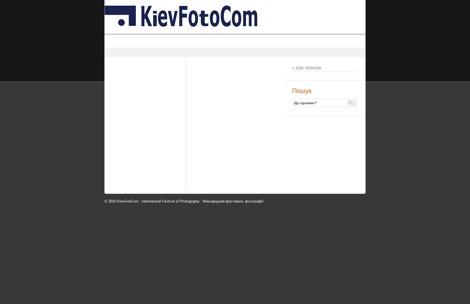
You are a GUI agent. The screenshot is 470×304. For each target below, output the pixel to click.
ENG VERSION (308, 68)
